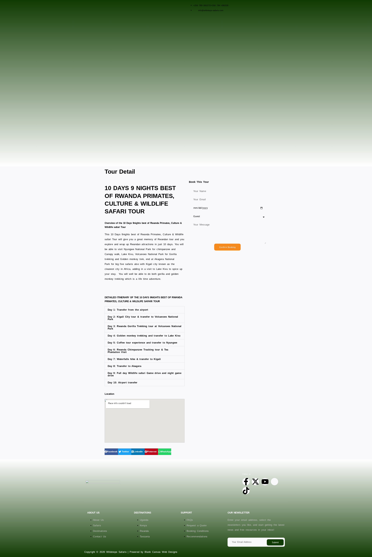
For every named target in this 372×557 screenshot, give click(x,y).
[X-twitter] (255, 481)
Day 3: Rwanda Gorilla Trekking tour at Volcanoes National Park (144, 327)
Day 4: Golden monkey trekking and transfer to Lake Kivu (144, 335)
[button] (144, 309)
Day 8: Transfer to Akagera (124, 366)
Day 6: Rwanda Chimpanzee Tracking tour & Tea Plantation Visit (138, 351)
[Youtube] (265, 481)
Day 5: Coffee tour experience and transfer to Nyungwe (142, 342)
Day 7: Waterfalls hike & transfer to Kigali (134, 359)
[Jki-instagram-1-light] (274, 481)
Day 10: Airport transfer (122, 382)
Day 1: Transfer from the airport (128, 309)
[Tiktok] (246, 490)
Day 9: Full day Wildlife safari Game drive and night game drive (144, 374)
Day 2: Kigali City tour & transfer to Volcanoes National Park (143, 318)
